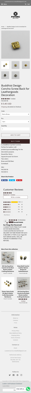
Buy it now (15, 141)
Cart (28, 4)
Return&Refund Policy (15, 333)
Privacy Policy (15, 330)
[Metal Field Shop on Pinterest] (17, 375)
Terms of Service (15, 337)
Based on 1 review (9, 195)
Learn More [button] (6, 386)
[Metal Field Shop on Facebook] (14, 375)
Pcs (2, 118)
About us (15, 318)
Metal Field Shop (17, 381)
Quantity (4, 126)
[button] (5, 99)
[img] (13, 220)
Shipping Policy (15, 335)
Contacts (15, 320)
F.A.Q (15, 322)
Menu (5, 4)
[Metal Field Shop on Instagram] (21, 375)
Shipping (4, 107)
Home (2, 26)
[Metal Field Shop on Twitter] (10, 375)
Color (3, 111)
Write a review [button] (15, 197)
